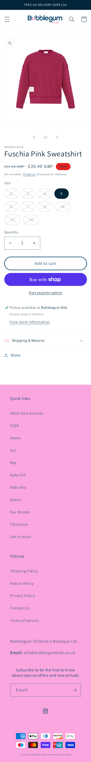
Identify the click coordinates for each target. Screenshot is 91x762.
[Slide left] (33, 137)
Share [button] (16, 355)
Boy (13, 462)
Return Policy (22, 583)
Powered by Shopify (59, 754)
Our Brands (20, 511)
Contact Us (19, 607)
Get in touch (20, 536)
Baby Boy (18, 487)
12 (12, 219)
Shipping (29, 174)
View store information (30, 321)
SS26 (14, 425)
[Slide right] (57, 137)
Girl (13, 450)
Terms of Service (24, 620)
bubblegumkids (39, 754)
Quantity (11, 232)
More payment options (45, 292)
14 (31, 219)
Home (15, 437)
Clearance (19, 524)
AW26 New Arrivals (26, 413)
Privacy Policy (22, 595)
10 (62, 206)
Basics (15, 499)
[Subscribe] (75, 690)
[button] (7, 19)
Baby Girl (18, 474)
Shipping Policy (24, 570)
